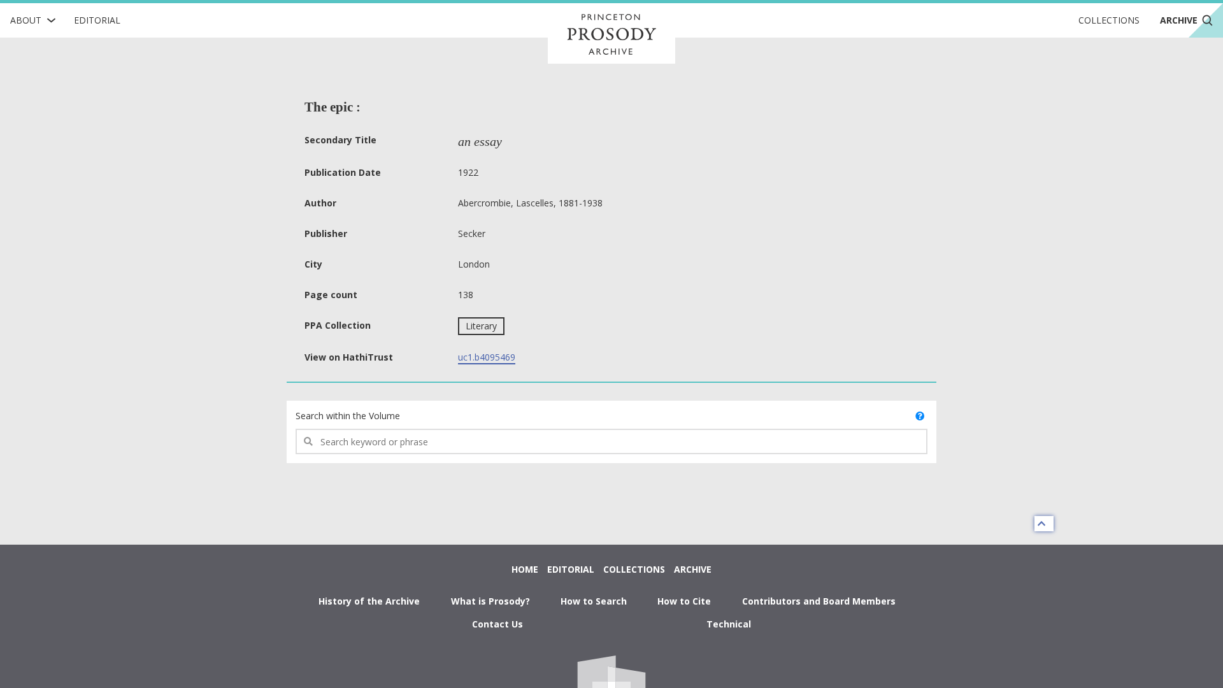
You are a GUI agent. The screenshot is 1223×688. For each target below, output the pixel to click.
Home (524, 569)
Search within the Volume (348, 416)
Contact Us (497, 624)
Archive (693, 569)
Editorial (97, 20)
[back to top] (1044, 523)
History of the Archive (369, 601)
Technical (728, 624)
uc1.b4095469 (486, 357)
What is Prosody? (490, 601)
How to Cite (684, 601)
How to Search (594, 601)
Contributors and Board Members (819, 601)
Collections (1109, 20)
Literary (481, 326)
